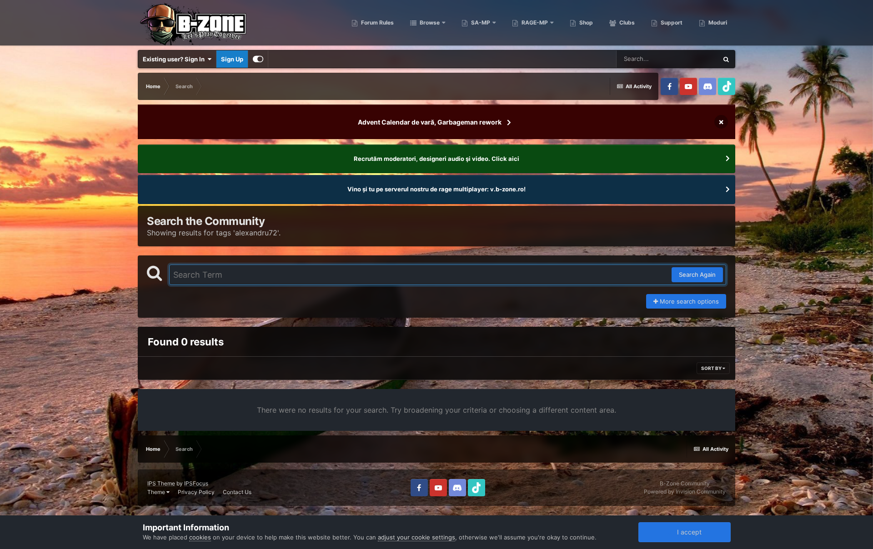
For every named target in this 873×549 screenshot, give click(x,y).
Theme (156, 492)
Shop (585, 22)
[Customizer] (258, 59)
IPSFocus (196, 483)
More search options (688, 301)
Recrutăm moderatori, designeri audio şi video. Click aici (436, 158)
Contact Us (237, 492)
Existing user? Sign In (175, 59)
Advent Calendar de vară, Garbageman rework (430, 122)
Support (670, 22)
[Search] (726, 59)
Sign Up (232, 59)
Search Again (697, 274)
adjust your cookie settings (416, 537)
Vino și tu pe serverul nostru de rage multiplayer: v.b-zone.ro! (436, 189)
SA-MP (480, 22)
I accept (687, 532)
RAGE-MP (534, 22)
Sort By (711, 368)
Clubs (626, 22)
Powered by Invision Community (685, 491)
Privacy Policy (196, 492)
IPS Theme (161, 483)
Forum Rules (377, 22)
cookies (200, 537)
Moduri (717, 22)
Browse (429, 22)
